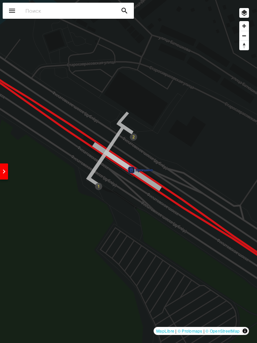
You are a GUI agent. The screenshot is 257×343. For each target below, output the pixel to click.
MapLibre (165, 331)
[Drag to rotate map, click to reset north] (244, 45)
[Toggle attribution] (245, 331)
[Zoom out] (244, 36)
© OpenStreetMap (222, 331)
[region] (128, 171)
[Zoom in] (244, 26)
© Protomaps (190, 331)
